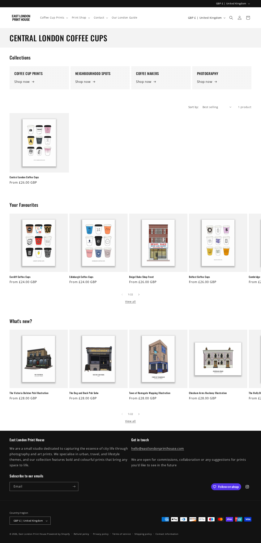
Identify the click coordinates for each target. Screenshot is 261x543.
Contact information (167, 533)
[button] (54, 18)
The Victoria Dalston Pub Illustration (29, 393)
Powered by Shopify (58, 534)
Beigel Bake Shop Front (141, 276)
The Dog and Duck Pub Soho (84, 393)
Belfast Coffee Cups (199, 276)
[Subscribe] (74, 486)
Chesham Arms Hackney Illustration (208, 393)
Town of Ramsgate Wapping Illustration (149, 393)
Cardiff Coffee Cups (20, 276)
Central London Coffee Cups (24, 177)
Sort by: (193, 107)
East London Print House (33, 534)
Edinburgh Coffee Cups (81, 276)
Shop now (22, 82)
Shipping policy (143, 533)
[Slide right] (139, 294)
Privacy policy (101, 533)
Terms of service (121, 533)
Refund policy (81, 533)
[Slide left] (122, 294)
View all (130, 301)
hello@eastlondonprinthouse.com (157, 449)
